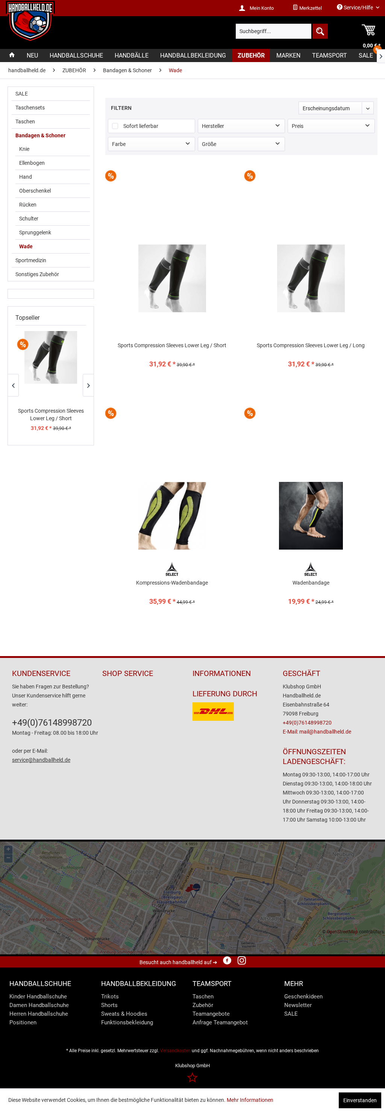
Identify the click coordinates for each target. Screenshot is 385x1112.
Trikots (110, 996)
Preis (297, 126)
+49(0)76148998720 (52, 722)
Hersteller (213, 126)
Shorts (109, 1005)
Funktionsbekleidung (127, 1022)
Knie (24, 149)
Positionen (22, 1022)
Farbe (119, 144)
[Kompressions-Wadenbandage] (172, 516)
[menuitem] (307, 8)
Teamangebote (211, 1013)
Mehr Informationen (250, 1100)
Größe (209, 144)
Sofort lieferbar (140, 126)
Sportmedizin (30, 260)
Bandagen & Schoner (40, 135)
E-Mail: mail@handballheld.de (317, 732)
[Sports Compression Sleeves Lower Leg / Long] (311, 278)
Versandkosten (175, 1050)
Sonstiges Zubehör (37, 274)
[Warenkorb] (361, 31)
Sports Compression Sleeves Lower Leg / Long (311, 345)
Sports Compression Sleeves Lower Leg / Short (51, 414)
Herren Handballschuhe (38, 1013)
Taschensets (30, 108)
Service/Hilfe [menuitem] (358, 8)
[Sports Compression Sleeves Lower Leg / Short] (50, 357)
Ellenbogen (32, 163)
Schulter (28, 219)
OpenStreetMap (342, 931)
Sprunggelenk (35, 232)
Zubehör (202, 1005)
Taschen (25, 121)
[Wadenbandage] (311, 516)
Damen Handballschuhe (39, 1005)
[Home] (12, 55)
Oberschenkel (35, 191)
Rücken (27, 205)
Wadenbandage (311, 583)
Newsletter (298, 1005)
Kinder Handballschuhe (38, 996)
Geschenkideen (303, 996)
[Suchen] (319, 31)
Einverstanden (360, 1100)
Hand (25, 177)
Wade (26, 246)
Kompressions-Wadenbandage (172, 583)
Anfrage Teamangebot (220, 1022)
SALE (21, 94)
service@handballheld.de (41, 760)
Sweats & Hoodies (124, 1013)
